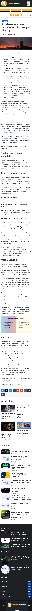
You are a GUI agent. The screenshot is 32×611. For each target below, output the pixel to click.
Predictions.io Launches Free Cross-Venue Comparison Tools (20, 451)
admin (4, 34)
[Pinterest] (17, 390)
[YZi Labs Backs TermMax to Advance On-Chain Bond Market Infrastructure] (5, 475)
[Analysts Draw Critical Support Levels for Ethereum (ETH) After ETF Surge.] (8, 426)
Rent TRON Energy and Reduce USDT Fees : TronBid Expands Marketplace (19, 490)
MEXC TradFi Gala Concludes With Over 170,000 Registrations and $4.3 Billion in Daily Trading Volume (21, 497)
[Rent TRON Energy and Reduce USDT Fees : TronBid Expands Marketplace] (5, 490)
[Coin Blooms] (16, 15)
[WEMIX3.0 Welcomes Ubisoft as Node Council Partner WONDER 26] (5, 532)
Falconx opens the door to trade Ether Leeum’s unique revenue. (8, 415)
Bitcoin (4, 584)
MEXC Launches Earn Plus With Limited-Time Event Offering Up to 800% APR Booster (20, 458)
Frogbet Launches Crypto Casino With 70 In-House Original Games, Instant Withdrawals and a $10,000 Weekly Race (20, 466)
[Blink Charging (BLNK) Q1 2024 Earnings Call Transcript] (5, 540)
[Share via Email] (29, 390)
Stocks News (5, 581)
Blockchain (5, 586)
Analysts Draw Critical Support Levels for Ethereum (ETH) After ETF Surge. (8, 435)
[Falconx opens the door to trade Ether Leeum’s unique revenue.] (8, 408)
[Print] (3, 394)
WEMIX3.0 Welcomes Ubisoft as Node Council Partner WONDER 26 (20, 533)
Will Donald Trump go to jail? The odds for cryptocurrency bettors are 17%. (23, 415)
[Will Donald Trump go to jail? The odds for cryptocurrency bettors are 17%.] (24, 408)
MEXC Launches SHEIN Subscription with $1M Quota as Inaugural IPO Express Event (21, 482)
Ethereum (4, 21)
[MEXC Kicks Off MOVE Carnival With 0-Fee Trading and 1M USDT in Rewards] (5, 505)
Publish (16, 10)
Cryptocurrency (6, 596)
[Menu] (2, 15)
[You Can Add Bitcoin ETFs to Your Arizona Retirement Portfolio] (24, 425)
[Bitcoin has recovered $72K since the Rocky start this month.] (5, 546)
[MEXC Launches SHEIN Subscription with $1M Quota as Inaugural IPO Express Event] (5, 482)
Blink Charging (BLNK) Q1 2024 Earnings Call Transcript (19, 539)
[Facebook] (3, 390)
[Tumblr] (14, 390)
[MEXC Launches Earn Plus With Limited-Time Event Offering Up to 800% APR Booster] (5, 458)
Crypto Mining (5, 594)
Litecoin (4, 591)
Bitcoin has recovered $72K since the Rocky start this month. (20, 545)
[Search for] (30, 15)
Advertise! (26, 10)
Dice (5, 10)
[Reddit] (21, 390)
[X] (6, 390)
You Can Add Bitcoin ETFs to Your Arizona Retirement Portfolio (22, 432)
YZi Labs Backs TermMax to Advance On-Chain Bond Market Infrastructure (20, 474)
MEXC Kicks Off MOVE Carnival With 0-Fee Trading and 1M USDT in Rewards (21, 505)
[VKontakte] (25, 390)
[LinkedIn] (10, 390)
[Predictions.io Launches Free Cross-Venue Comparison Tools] (5, 451)
